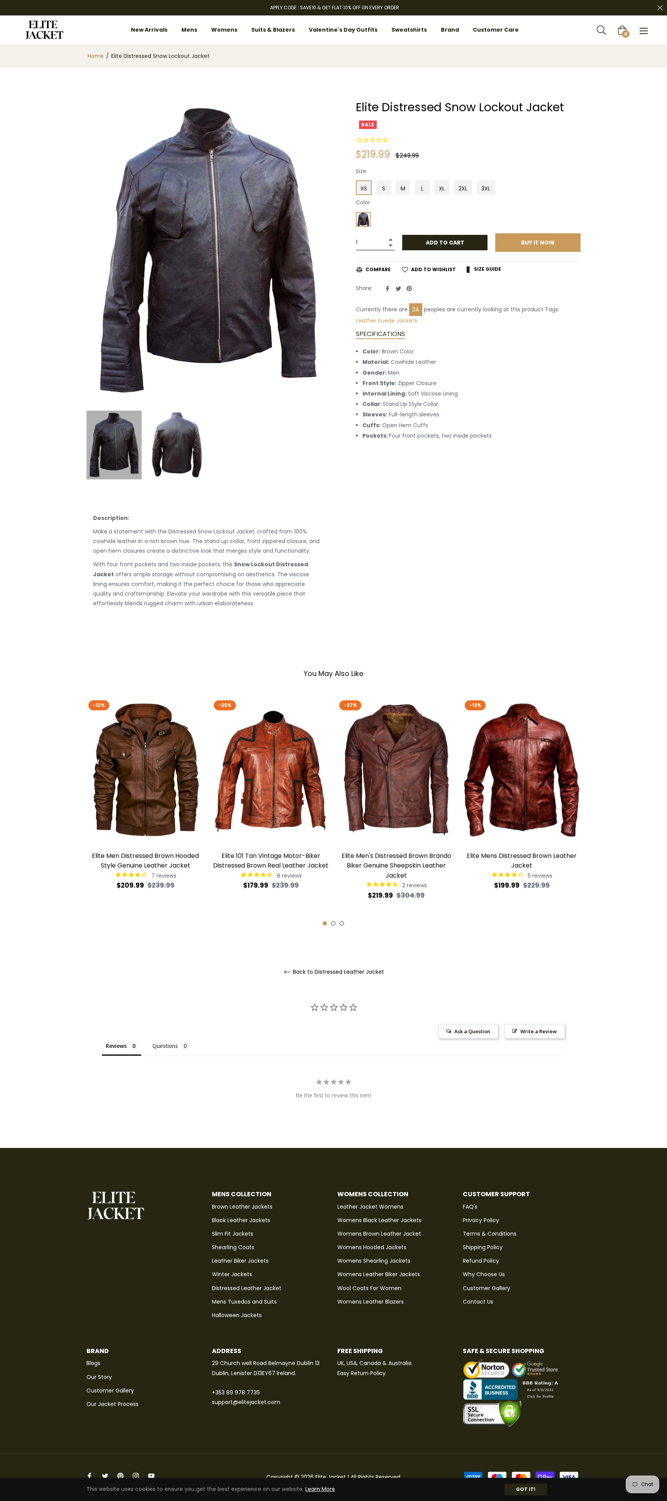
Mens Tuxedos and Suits (244, 1302)
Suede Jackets (397, 320)
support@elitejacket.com (246, 1402)
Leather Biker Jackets (240, 1261)
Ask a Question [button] (472, 1031)
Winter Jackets (232, 1274)
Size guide (487, 269)
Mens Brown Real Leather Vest (160, 1384)
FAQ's (470, 1207)
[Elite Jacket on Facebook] (89, 1475)
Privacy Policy (481, 1220)
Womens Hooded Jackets (371, 1247)
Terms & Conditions (489, 1234)
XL (442, 188)
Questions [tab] (165, 1045)
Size (361, 171)
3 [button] (342, 923)
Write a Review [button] (538, 1031)
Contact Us (478, 1302)
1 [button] (325, 923)
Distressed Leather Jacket (246, 1288)
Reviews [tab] (116, 1045)
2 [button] (333, 923)
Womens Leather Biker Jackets (378, 1274)
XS (364, 188)
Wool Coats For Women (369, 1288)
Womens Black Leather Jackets (379, 1220)
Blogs (93, 1363)
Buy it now (538, 242)
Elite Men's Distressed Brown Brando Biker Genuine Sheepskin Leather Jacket (396, 865)
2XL (463, 188)
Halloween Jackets (237, 1315)
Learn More (320, 1489)
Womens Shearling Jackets (373, 1261)
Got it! (525, 1489)
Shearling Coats (233, 1247)
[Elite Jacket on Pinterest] (120, 1475)
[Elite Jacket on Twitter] (105, 1475)
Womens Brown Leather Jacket (379, 1234)
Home (96, 56)
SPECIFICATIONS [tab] (380, 333)
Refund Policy (481, 1261)
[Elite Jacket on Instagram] (136, 1475)
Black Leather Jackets (241, 1220)
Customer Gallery (486, 1288)
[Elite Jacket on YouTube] (151, 1475)
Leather (366, 320)
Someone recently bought (152, 1380)
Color (363, 202)
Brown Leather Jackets (242, 1207)
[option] (145, 806)
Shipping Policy (483, 1247)
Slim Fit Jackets (232, 1234)
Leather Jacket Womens (370, 1207)
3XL (485, 188)
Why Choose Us (484, 1274)
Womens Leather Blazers (370, 1302)
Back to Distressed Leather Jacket (337, 972)
